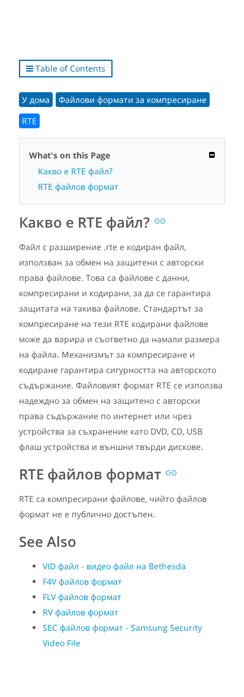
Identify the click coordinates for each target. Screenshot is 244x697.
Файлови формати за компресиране (133, 99)
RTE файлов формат (78, 186)
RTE (29, 121)
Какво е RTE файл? (75, 171)
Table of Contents (69, 68)
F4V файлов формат (82, 581)
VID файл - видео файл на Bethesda (114, 566)
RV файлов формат (80, 612)
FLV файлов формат (82, 596)
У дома (36, 99)
